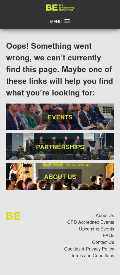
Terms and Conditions (92, 255)
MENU (56, 21)
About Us (105, 215)
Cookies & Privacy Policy (89, 248)
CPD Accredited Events (90, 222)
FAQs (108, 235)
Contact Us (103, 242)
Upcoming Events (96, 228)
